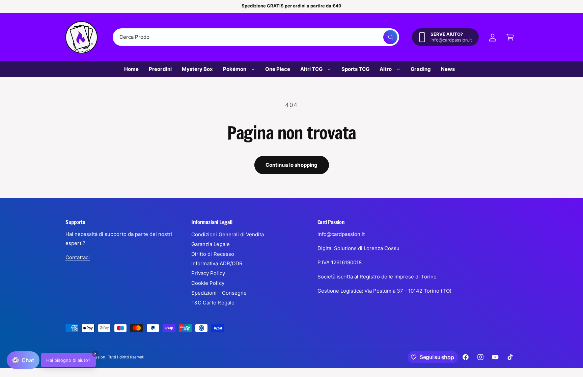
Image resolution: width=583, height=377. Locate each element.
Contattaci (77, 257)
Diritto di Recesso (212, 254)
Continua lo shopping (292, 165)
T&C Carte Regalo (212, 302)
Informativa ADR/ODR (216, 263)
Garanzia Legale (210, 244)
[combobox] (256, 37)
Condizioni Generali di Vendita (227, 234)
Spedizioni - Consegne (218, 293)
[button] (510, 37)
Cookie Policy (207, 283)
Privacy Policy (208, 273)
